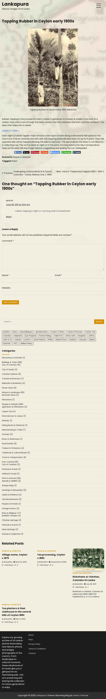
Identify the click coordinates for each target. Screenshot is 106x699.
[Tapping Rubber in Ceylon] (53, 67)
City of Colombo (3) (11, 464)
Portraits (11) (7, 434)
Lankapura (15, 4)
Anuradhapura (26, 332)
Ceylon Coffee (57, 332)
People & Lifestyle (22, 157)
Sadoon (73, 339)
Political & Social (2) (11, 473)
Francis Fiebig (45, 336)
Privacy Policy (34, 644)
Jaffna (91, 336)
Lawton (27, 339)
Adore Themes (80, 695)
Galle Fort (58, 336)
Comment (8, 240)
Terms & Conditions (37, 649)
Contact (32, 653)
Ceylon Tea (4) (9, 411)
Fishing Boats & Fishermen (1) (15, 425)
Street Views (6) (9, 388)
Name (6, 275)
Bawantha (8, 562)
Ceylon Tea (90, 332)
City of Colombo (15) (11, 365)
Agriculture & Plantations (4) (14, 407)
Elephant (18, 336)
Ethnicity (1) (7, 420)
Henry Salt (70, 336)
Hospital (81, 336)
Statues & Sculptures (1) (12, 534)
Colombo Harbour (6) (11, 374)
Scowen (83, 339)
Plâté (50, 339)
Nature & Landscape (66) (13, 392)
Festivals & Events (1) (11, 469)
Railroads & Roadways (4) (13, 383)
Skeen (14, 160)
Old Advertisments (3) (12, 499)
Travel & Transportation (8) (14, 457)
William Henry (26, 343)
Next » (16, 130)
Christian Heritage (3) (11, 520)
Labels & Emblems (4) (11, 495)
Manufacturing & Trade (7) (14, 430)
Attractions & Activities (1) (13, 358)
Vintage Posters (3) (10, 508)
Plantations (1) (8, 399)
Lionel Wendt (39, 339)
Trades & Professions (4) (13, 448)
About (31, 635)
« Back (5, 130)
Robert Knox (61, 339)
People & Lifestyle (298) (12, 404)
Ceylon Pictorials (74, 332)
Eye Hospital (30, 336)
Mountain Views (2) (10, 395)
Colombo (7, 336)
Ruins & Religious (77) (11, 513)
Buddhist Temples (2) (11, 515)
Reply (9, 216)
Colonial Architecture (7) (13, 378)
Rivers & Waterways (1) (12, 439)
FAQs (30, 639)
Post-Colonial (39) (10, 462)
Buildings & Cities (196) (12, 362)
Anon (15, 332)
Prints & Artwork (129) (11, 478)
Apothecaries (42, 332)
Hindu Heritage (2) (10, 529)
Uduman (6, 343)
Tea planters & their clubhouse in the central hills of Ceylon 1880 (16, 612)
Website (6, 287)
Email (58, 275)
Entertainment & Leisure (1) (14, 416)
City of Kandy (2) (9, 369)
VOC (15, 343)
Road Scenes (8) (9, 443)
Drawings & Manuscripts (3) (14, 490)
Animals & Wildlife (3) (11, 481)
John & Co (7, 339)
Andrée (6, 332)
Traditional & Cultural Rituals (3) (16, 452)
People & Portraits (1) (11, 504)
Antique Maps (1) (9, 485)
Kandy (18, 339)
